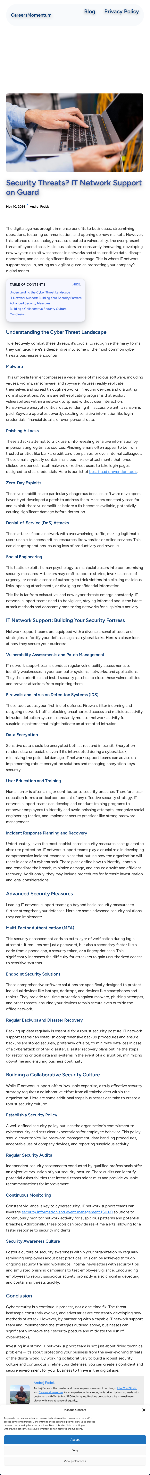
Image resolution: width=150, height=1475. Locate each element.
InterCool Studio (127, 1388)
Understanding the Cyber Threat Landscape (40, 292)
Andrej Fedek (39, 206)
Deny (75, 1450)
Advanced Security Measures (30, 303)
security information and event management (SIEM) (67, 1212)
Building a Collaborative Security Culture (38, 309)
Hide (76, 284)
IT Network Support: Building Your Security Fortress (45, 298)
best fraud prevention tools (113, 471)
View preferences (75, 1461)
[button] (144, 1410)
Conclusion (18, 314)
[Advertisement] (75, 60)
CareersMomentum (31, 15)
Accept (75, 1439)
